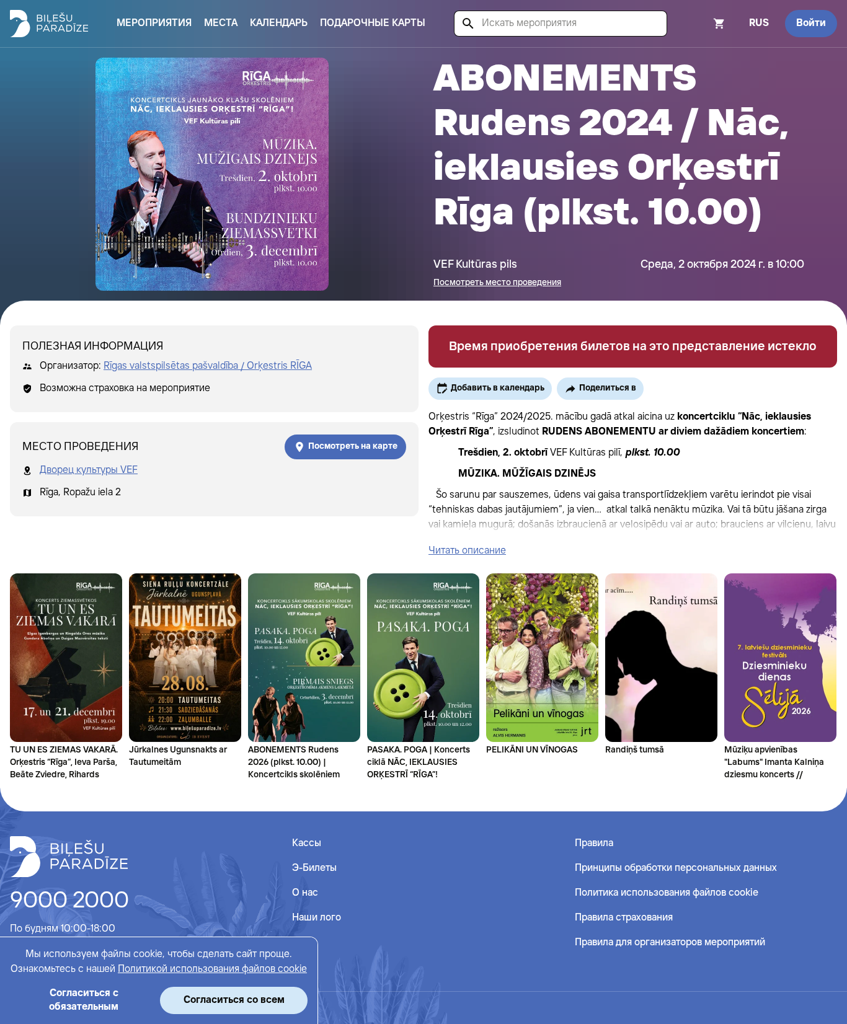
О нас (305, 893)
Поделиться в (607, 388)
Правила (594, 843)
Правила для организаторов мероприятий (670, 942)
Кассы (306, 843)
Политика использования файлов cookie (666, 893)
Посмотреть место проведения (497, 282)
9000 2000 (69, 901)
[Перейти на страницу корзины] (702, 23)
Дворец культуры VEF (89, 470)
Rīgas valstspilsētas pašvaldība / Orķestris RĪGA (208, 366)
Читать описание (467, 550)
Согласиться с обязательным (83, 1000)
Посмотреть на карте (352, 446)
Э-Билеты (314, 868)
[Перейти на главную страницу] (49, 23)
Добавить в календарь (497, 388)
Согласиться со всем (234, 1000)
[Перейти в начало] (69, 856)
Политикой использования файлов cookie (212, 969)
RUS (759, 23)
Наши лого (316, 917)
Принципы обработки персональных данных (676, 868)
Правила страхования (624, 917)
